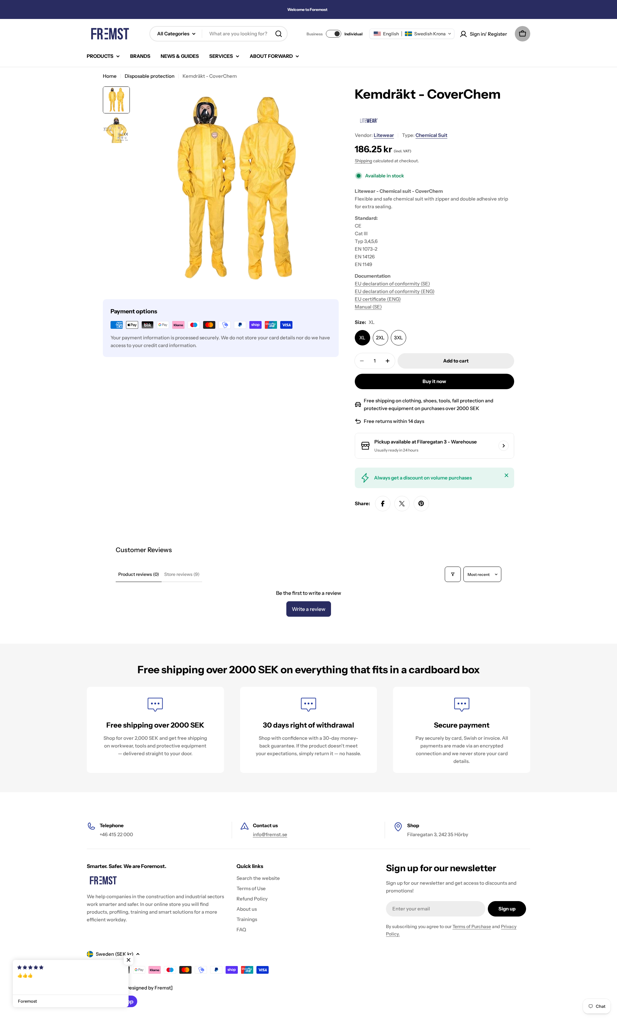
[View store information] (503, 446)
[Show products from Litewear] (368, 120)
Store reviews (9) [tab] (182, 574)
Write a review (309, 609)
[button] (411, 34)
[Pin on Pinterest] (421, 503)
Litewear (384, 135)
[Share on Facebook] (382, 503)
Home (110, 76)
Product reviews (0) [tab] (138, 574)
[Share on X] (402, 503)
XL (362, 338)
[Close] (506, 475)
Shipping (363, 160)
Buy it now (434, 381)
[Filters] (453, 574)
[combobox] (218, 33)
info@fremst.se (270, 834)
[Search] (278, 34)
